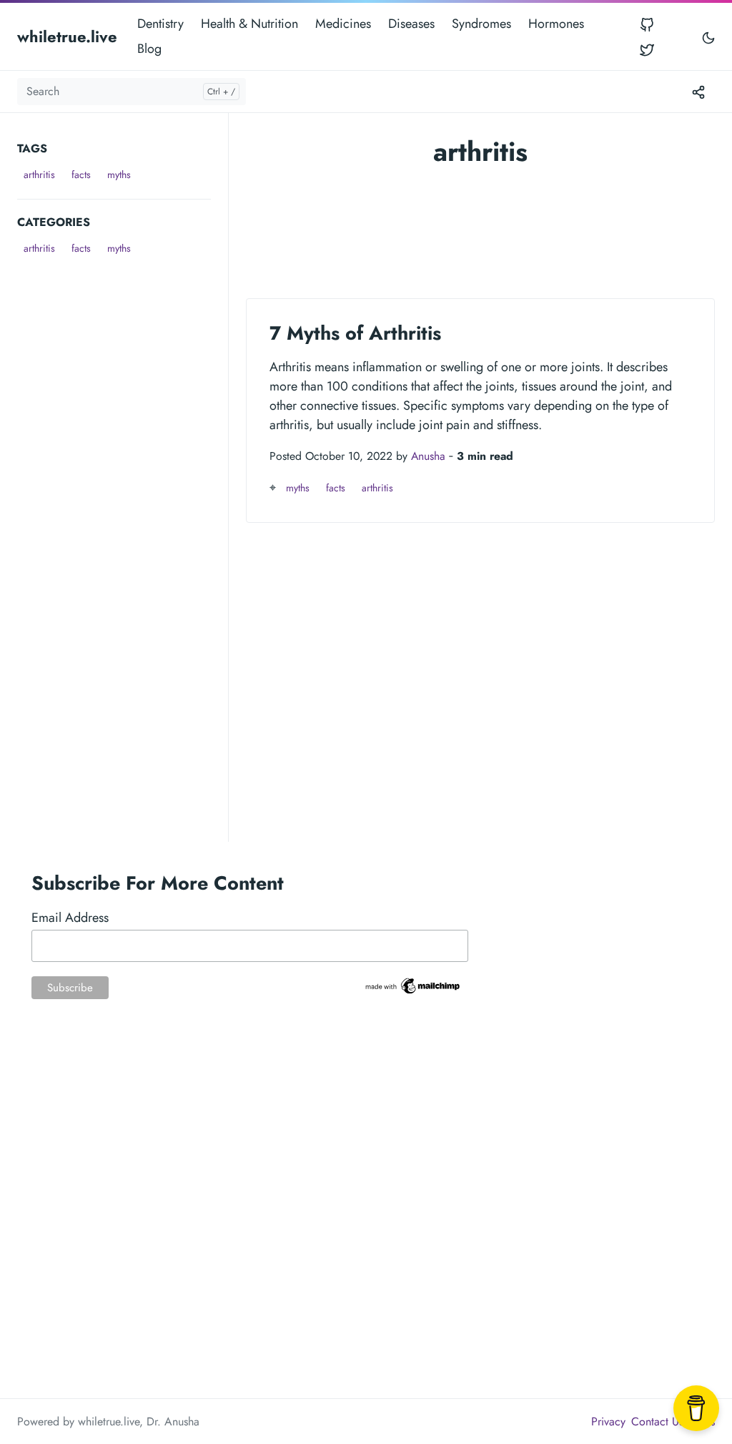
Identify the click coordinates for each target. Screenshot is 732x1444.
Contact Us (657, 1421)
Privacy (608, 1421)
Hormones (556, 23)
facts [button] (81, 174)
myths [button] (119, 174)
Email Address (70, 917)
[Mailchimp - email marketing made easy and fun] (413, 985)
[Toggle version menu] (698, 91)
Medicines (343, 23)
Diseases (411, 23)
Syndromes (481, 23)
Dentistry (160, 23)
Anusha (428, 456)
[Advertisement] (122, 349)
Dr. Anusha (173, 1421)
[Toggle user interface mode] (708, 36)
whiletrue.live (67, 36)
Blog (149, 48)
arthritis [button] (39, 174)
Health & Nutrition (249, 23)
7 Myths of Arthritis (355, 333)
